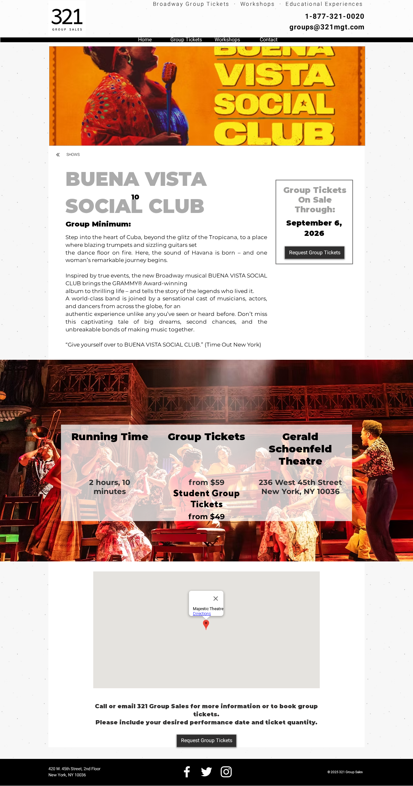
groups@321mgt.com (327, 27)
